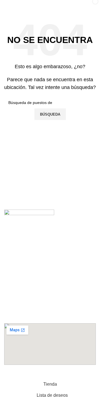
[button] (50, 277)
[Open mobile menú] (10, 5)
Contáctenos (21, 235)
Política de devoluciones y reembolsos (47, 265)
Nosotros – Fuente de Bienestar (40, 255)
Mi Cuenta (19, 245)
